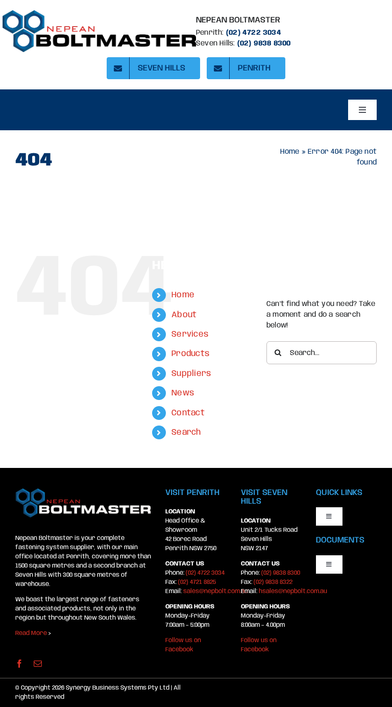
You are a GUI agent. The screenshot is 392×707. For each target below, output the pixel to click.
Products (190, 353)
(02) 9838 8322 (273, 582)
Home (290, 151)
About (184, 315)
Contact (188, 413)
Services (190, 334)
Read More (31, 633)
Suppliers (191, 373)
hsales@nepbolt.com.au (293, 591)
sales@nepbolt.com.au (215, 591)
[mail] (38, 663)
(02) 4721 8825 (197, 582)
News (183, 393)
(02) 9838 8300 (280, 573)
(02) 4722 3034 (253, 32)
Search (186, 432)
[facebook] (19, 663)
